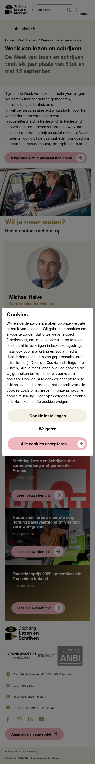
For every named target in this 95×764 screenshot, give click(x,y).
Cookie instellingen (47, 417)
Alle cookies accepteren (44, 445)
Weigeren (47, 430)
